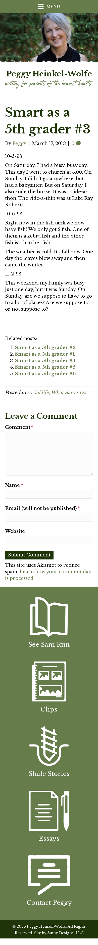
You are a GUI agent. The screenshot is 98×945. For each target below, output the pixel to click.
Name (14, 485)
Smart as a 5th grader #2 (45, 347)
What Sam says (68, 392)
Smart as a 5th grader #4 (45, 360)
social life (38, 392)
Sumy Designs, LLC (65, 933)
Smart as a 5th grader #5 (45, 367)
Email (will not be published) (42, 508)
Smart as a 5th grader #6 (45, 373)
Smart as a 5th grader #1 (45, 354)
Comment (19, 427)
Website (15, 531)
